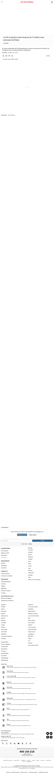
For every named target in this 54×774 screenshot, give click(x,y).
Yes (29, 640)
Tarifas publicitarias (6, 581)
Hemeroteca (4, 555)
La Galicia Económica (6, 636)
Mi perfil (3, 563)
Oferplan (3, 586)
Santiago (30, 575)
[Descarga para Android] (51, 733)
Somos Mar (4, 631)
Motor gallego (4, 660)
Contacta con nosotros (6, 575)
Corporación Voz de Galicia (7, 760)
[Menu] (2, 2)
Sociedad (3, 622)
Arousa (30, 554)
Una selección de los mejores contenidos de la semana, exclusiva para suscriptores (21, 677)
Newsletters (4, 565)
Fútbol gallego (4, 658)
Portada (3, 606)
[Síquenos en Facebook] (2, 743)
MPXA (24, 761)
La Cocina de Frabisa (33, 615)
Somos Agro (4, 629)
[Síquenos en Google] (30, 743)
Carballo (30, 559)
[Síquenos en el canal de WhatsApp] (26, 743)
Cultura (3, 625)
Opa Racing (4, 648)
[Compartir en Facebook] (9, 56)
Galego (30, 543)
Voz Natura (42, 760)
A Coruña (30, 550)
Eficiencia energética (6, 598)
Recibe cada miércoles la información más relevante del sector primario (19, 688)
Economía (3, 611)
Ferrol (29, 563)
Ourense (30, 570)
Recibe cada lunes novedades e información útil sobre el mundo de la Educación (20, 683)
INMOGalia (4, 588)
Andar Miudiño (4, 653)
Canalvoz (37, 760)
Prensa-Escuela (48, 760)
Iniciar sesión (32, 534)
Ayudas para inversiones (7, 600)
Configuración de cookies (43, 772)
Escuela (30, 643)
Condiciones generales (33, 772)
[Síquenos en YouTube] (18, 743)
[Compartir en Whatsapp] (3, 56)
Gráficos (3, 627)
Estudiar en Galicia (33, 613)
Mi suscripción (4, 550)
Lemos (30, 566)
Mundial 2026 (4, 642)
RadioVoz (28, 760)
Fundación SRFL (16, 760)
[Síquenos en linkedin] (14, 743)
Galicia (3, 609)
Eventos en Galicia (5, 590)
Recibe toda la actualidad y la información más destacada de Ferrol (18, 709)
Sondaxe (33, 760)
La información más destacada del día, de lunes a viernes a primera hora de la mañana (21, 667)
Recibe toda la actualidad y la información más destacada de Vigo (18, 720)
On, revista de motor (33, 645)
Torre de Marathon (5, 644)
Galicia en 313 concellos (34, 579)
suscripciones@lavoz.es (27, 755)
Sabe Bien (30, 609)
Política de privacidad (15, 772)
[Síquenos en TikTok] (22, 743)
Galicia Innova (31, 631)
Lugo (29, 568)
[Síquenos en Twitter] (6, 743)
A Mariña (30, 552)
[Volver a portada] (27, 2)
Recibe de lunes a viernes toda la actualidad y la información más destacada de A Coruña (22, 704)
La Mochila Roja (32, 629)
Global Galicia (31, 611)
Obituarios (3, 634)
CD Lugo (3, 651)
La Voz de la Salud (33, 606)
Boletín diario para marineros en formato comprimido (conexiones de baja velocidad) (21, 693)
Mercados (30, 636)
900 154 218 (27, 751)
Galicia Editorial (28, 761)
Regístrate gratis (22, 534)
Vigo (29, 577)
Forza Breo (4, 655)
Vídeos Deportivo (11, 115)
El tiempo (3, 638)
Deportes (3, 620)
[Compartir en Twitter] (12, 56)
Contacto (3, 593)
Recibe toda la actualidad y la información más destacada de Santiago (18, 715)
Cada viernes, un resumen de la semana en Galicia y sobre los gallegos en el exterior (21, 699)
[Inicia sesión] (52, 2)
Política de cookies (24, 772)
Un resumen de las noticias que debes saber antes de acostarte (18, 672)
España (3, 613)
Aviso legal (8, 772)
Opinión (3, 618)
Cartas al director (5, 573)
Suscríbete (4, 557)
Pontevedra (31, 572)
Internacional (4, 615)
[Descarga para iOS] (47, 733)
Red (29, 618)
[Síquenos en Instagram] (10, 743)
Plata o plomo (31, 620)
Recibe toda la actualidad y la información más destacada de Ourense (19, 725)
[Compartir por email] (6, 56)
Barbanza (30, 556)
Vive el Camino (32, 627)
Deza (29, 561)
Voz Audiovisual (23, 760)
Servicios (3, 583)
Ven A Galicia (31, 622)
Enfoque (30, 625)
